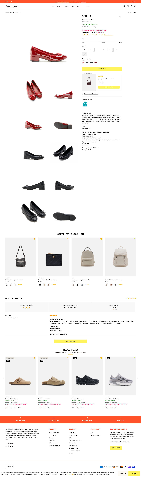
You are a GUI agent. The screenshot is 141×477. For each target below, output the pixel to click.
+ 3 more (54, 284)
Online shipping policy (75, 440)
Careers (51, 438)
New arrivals (70, 350)
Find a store (52, 435)
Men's (66, 6)
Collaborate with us (54, 445)
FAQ (70, 438)
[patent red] (95, 62)
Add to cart (101, 69)
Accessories (80, 6)
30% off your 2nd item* (63, 1)
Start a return (73, 445)
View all (70, 354)
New (53, 6)
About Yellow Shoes (54, 433)
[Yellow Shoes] (12, 6)
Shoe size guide (73, 448)
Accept (134, 473)
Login (91, 433)
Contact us (72, 433)
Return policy (72, 443)
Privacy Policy (70, 474)
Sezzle (71, 453)
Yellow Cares (52, 443)
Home (6, 12)
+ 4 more (120, 284)
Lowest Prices (12, 12)
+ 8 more (87, 284)
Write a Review (108, 35)
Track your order (73, 435)
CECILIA (18, 12)
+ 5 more (20, 284)
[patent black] (91, 62)
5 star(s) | (96, 35)
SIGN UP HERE (116, 448)
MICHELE (100, 76)
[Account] (124, 6)
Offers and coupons (74, 451)
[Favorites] (128, 6)
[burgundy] (83, 62)
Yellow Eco (52, 440)
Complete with (87, 73)
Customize (123, 473)
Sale (88, 6)
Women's (59, 6)
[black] (87, 62)
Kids (73, 6)
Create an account (95, 435)
